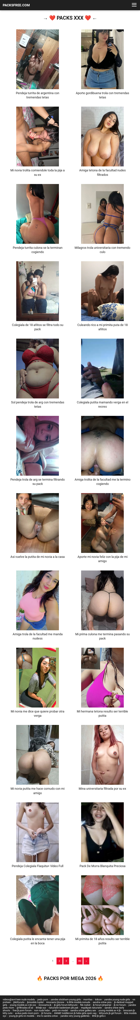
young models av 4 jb (110, 1010)
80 (79, 961)
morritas (87, 999)
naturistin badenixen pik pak (63, 1007)
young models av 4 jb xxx (23, 1005)
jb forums (46, 1013)
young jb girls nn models (21, 1016)
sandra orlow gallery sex (83, 1010)
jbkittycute (18, 1002)
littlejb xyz (41, 1007)
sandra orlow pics (102, 1002)
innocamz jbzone (55, 1002)
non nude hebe (42, 1010)
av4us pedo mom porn (27, 1013)
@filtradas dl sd (25, 1007)
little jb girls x (99, 1016)
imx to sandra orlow (47, 1016)
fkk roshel (85, 1005)
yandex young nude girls (117, 999)
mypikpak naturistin (91, 1007)
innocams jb (45, 1005)
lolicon (98, 999)
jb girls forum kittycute (66, 1005)
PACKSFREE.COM (16, 5)
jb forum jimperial (102, 1005)
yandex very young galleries (74, 1016)
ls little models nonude (78, 1002)
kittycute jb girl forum (110, 1013)
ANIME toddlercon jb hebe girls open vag (75, 1013)
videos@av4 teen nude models (19, 999)
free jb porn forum (22, 1010)
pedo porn (42, 999)
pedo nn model (60, 1010)
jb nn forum (120, 1005)
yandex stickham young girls (66, 999)
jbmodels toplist (35, 1002)
